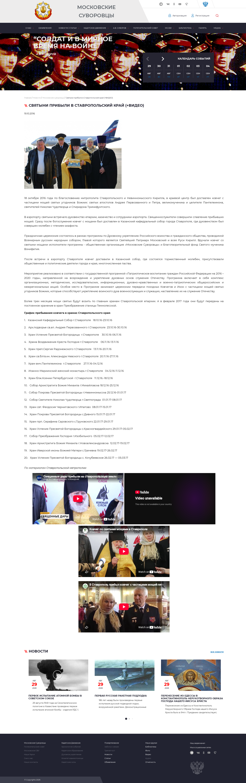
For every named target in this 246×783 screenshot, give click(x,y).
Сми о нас (28, 758)
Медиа (217, 28)
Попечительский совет (145, 28)
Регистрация (202, 15)
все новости (217, 652)
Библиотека (185, 28)
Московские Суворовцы (96, 11)
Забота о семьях (111, 747)
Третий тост (109, 751)
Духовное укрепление (71, 754)
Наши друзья (151, 743)
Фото (147, 751)
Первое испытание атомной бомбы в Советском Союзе (55, 697)
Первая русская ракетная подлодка (121, 695)
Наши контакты (31, 762)
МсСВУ (168, 28)
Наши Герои (29, 754)
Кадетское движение (95, 28)
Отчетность (150, 762)
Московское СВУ (31, 751)
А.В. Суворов (119, 28)
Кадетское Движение (71, 743)
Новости (108, 754)
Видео (148, 754)
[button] (123, 83)
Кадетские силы (69, 762)
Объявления (45, 28)
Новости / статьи (68, 28)
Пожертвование (111, 743)
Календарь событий (194, 58)
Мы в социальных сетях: (200, 747)
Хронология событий (71, 747)
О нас (28, 28)
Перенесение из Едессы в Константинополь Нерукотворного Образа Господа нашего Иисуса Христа (192, 698)
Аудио (148, 758)
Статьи (107, 758)
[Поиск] (217, 15)
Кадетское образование (72, 751)
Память (203, 28)
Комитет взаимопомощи (72, 758)
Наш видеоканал (197, 743)
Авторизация (179, 15)
